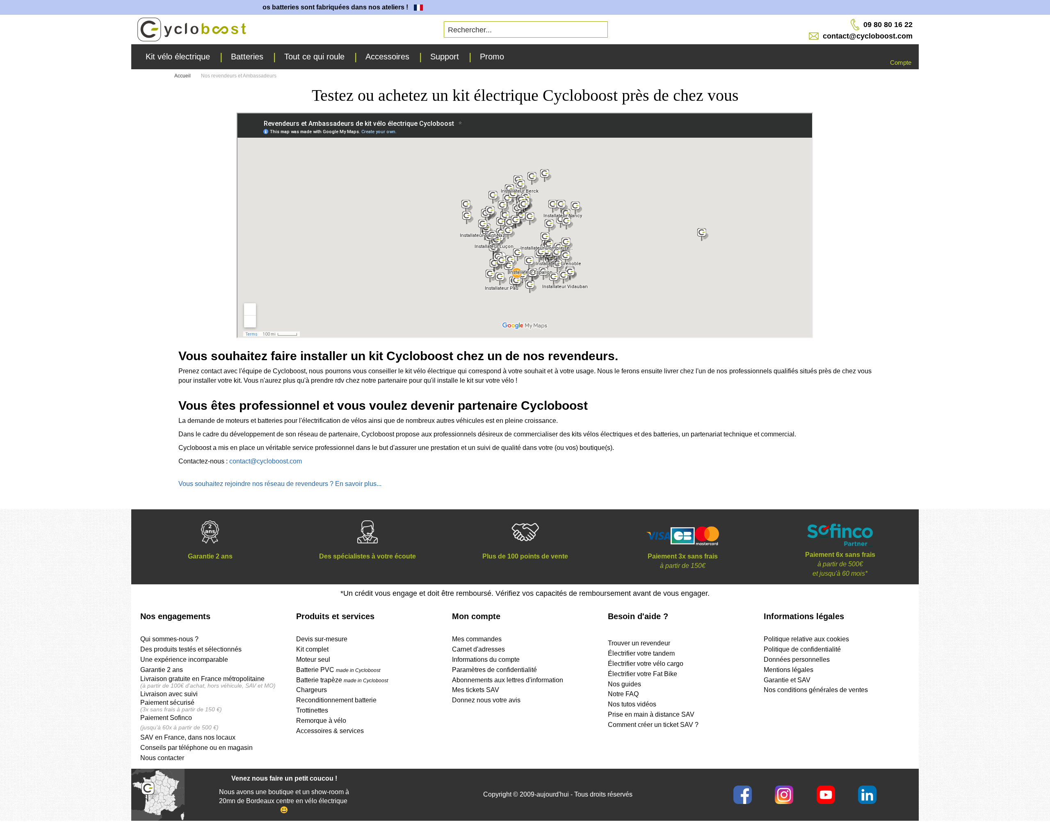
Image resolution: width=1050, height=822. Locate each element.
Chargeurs (311, 689)
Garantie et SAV (787, 680)
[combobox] (526, 29)
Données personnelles (797, 659)
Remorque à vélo (321, 720)
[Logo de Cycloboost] (191, 29)
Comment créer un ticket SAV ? (653, 724)
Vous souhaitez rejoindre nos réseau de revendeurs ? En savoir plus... (279, 483)
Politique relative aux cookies (806, 639)
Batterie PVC (338, 669)
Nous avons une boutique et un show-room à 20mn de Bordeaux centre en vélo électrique (284, 796)
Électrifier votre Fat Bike (642, 673)
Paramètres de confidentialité (494, 669)
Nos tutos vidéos (632, 704)
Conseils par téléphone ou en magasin (196, 747)
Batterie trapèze (320, 680)
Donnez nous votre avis (486, 700)
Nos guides (624, 684)
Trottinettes (312, 710)
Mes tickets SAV (475, 689)
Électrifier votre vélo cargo (645, 663)
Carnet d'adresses (478, 649)
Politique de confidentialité (802, 649)
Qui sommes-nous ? (169, 639)
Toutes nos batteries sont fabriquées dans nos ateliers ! (309, 7)
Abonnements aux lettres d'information (507, 680)
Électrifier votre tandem (641, 653)
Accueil (183, 76)
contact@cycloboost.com (265, 461)
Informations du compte (486, 659)
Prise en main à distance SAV (651, 714)
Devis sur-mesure (321, 639)
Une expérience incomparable (184, 659)
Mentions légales (788, 669)
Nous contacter (162, 757)
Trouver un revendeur (639, 643)
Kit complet (312, 649)
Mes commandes (477, 639)
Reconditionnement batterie (336, 700)
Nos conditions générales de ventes (816, 689)
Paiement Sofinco (166, 717)
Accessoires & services (330, 730)
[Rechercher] (538, 26)
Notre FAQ (623, 693)
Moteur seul (313, 659)
